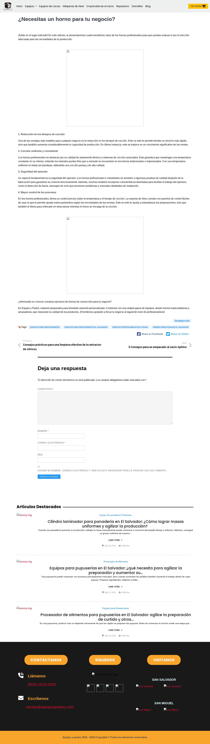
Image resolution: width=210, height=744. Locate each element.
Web (40, 454)
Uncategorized (182, 321)
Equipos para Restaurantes (115, 608)
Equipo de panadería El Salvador (116, 515)
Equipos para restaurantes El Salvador (86, 327)
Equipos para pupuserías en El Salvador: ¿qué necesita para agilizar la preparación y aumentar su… (116, 570)
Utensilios (137, 6)
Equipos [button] (30, 6)
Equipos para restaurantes (45, 327)
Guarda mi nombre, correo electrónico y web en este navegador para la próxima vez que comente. (102, 470)
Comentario (46, 388)
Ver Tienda (196, 6)
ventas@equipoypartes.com (50, 707)
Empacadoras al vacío (100, 6)
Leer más (114, 540)
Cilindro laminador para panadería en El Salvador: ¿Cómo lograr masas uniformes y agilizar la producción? (116, 524)
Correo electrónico (52, 442)
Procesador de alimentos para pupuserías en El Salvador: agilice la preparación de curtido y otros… (115, 617)
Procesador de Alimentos (116, 561)
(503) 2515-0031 (42, 684)
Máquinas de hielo (73, 6)
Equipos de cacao (49, 6)
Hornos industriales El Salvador (170, 327)
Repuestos (122, 6)
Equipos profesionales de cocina (130, 327)
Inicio (19, 6)
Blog (148, 6)
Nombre (43, 430)
